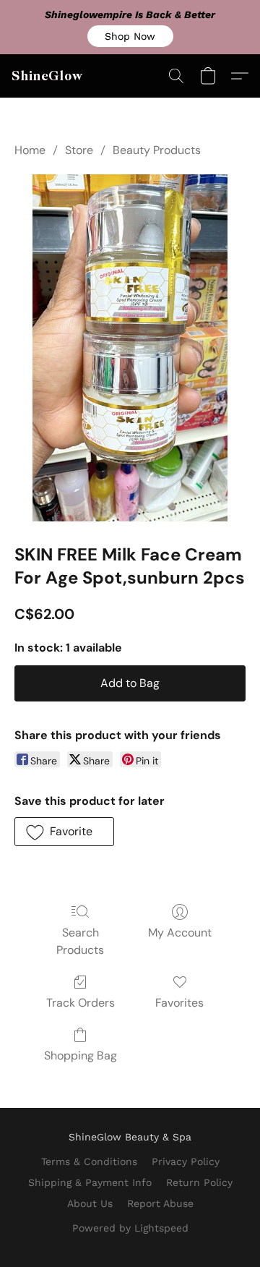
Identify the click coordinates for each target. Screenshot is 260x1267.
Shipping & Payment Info (90, 1182)
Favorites (179, 1002)
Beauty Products (157, 150)
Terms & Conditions (89, 1161)
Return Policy (199, 1182)
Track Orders (80, 1002)
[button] (130, 36)
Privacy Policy (186, 1161)
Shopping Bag (80, 1055)
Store (79, 150)
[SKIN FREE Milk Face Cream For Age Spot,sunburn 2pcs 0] (130, 347)
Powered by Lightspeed (130, 1228)
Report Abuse (160, 1203)
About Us (90, 1203)
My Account (180, 932)
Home (30, 150)
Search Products (80, 941)
